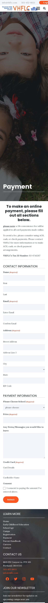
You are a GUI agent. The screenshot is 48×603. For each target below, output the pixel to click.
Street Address (10, 341)
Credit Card (13, 462)
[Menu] (38, 8)
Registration (9, 534)
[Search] (44, 8)
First (5, 283)
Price (10, 414)
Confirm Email (9, 323)
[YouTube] (32, 579)
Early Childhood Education (16, 524)
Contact (7, 547)
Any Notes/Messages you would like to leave (23, 429)
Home (6, 521)
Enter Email (8, 312)
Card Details (8, 467)
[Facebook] (7, 579)
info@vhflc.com (10, 573)
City (5, 364)
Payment (7, 537)
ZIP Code (7, 386)
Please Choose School (18, 401)
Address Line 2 (10, 352)
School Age (8, 528)
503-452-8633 (10, 569)
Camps (6, 531)
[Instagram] (24, 579)
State (5, 375)
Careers (7, 544)
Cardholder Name (11, 477)
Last (5, 294)
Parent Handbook (11, 541)
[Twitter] (15, 579)
